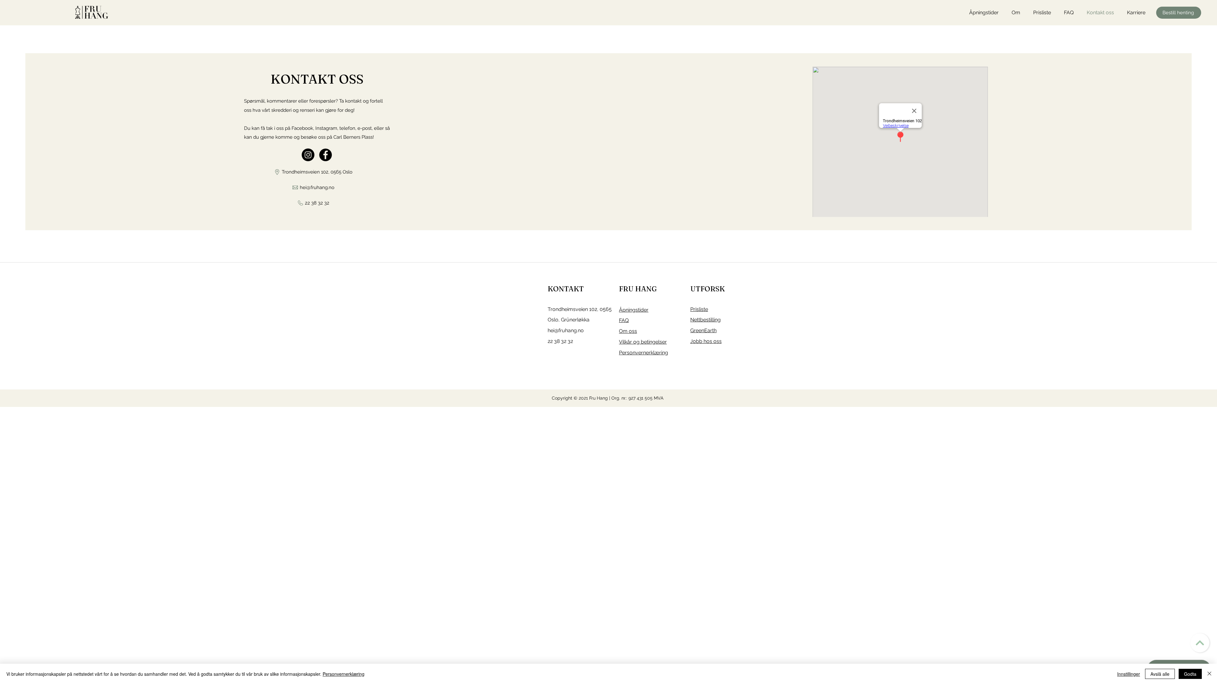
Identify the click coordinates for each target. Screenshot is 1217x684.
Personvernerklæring (343, 674)
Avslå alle (1159, 674)
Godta (1190, 674)
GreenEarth (703, 330)
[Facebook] (325, 155)
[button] (1017, 12)
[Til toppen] (1199, 642)
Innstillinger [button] (1128, 674)
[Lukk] (1209, 674)
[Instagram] (308, 155)
